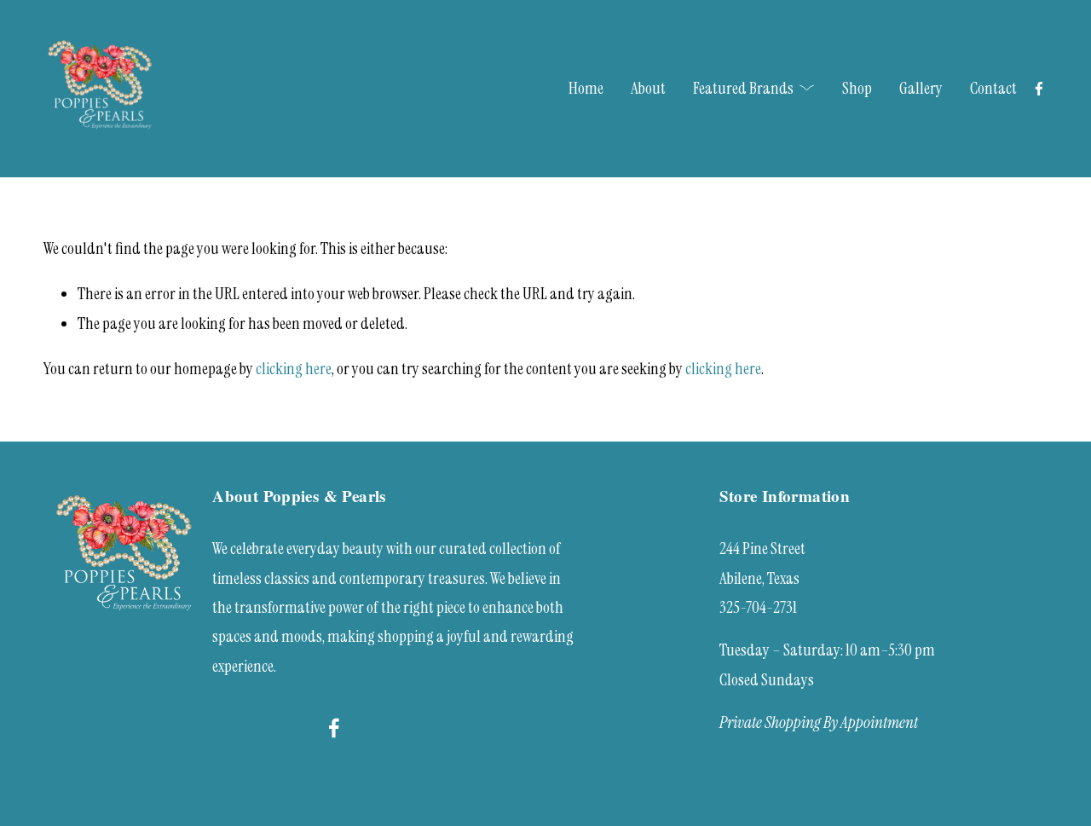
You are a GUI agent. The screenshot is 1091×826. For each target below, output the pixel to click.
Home (586, 88)
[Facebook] (1039, 88)
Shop (857, 88)
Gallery (921, 88)
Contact (993, 88)
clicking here (294, 368)
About (648, 88)
